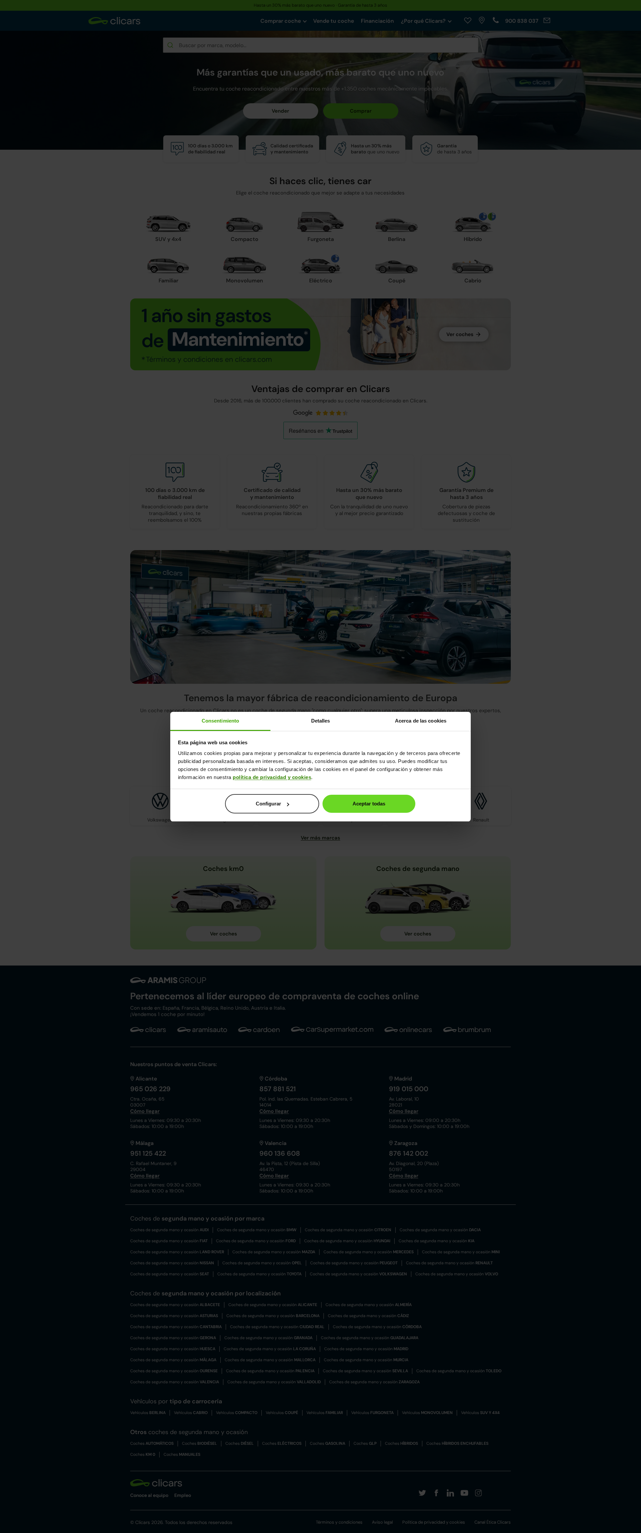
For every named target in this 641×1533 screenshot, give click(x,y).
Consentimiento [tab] (220, 721)
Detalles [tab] (320, 721)
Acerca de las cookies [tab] (420, 721)
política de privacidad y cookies (272, 777)
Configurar (268, 803)
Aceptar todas (369, 803)
